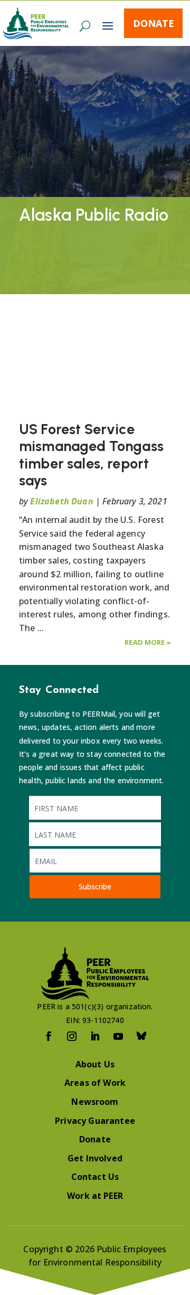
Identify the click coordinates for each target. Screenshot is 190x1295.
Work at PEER (95, 1196)
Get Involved (95, 1158)
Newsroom (94, 1102)
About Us (95, 1064)
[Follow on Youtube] (118, 1036)
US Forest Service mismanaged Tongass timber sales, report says (91, 454)
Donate (153, 23)
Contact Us (95, 1177)
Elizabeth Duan (61, 501)
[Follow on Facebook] (48, 1036)
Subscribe (95, 886)
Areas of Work (95, 1082)
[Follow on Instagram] (71, 1036)
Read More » (148, 642)
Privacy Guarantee (95, 1121)
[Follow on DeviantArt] (141, 1036)
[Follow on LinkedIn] (95, 1036)
